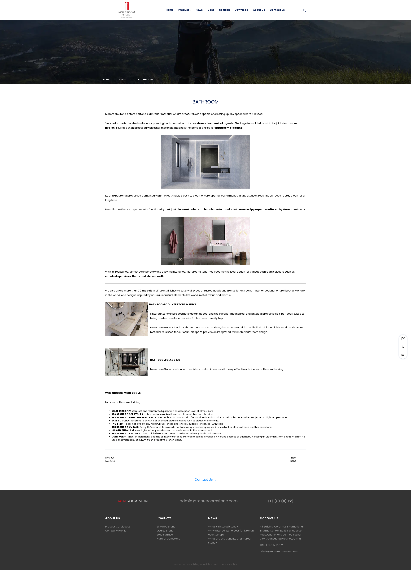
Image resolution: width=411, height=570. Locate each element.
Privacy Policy (229, 564)
